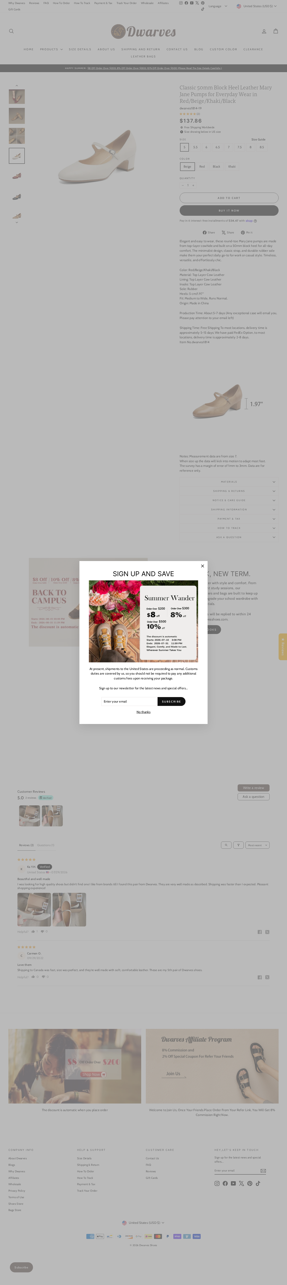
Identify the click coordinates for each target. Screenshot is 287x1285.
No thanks (143, 712)
